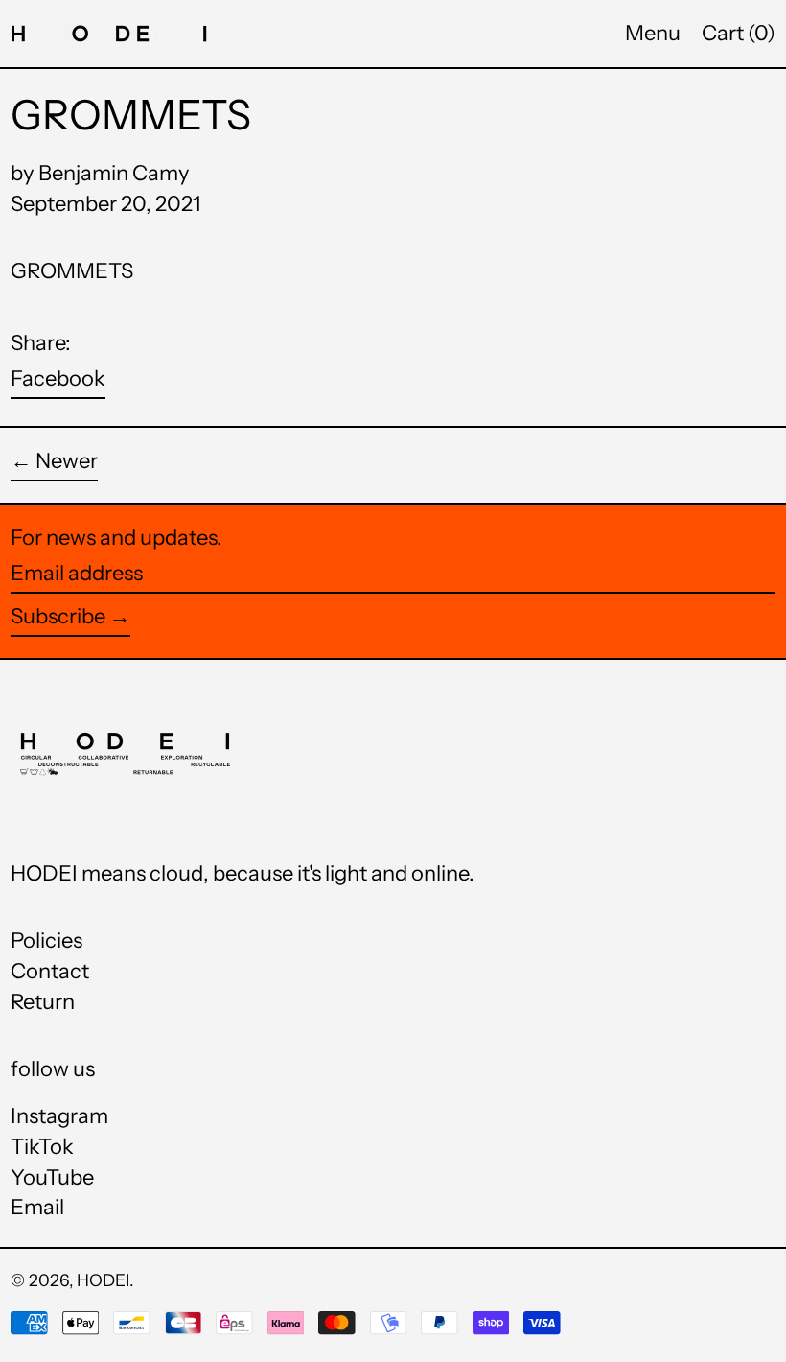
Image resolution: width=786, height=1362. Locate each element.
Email (37, 1207)
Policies (46, 940)
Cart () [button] (738, 33)
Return (43, 1002)
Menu (653, 33)
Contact (50, 971)
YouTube (52, 1177)
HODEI (103, 1280)
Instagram (59, 1116)
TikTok (42, 1147)
